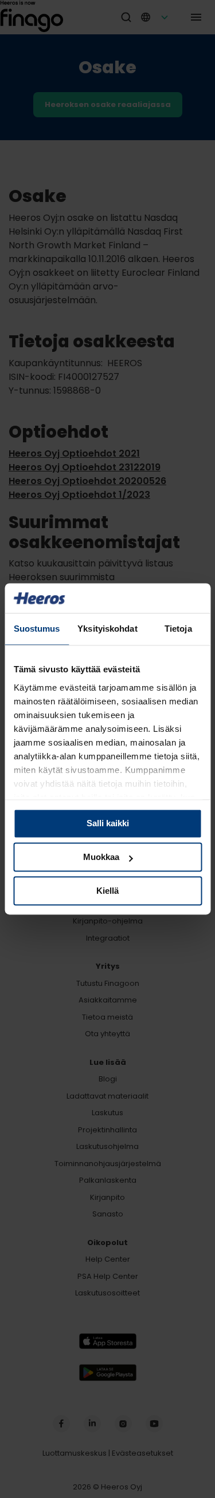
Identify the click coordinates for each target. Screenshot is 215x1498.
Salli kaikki (108, 824)
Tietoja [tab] (178, 629)
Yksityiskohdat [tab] (107, 629)
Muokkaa (101, 857)
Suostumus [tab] (37, 629)
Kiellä (107, 890)
